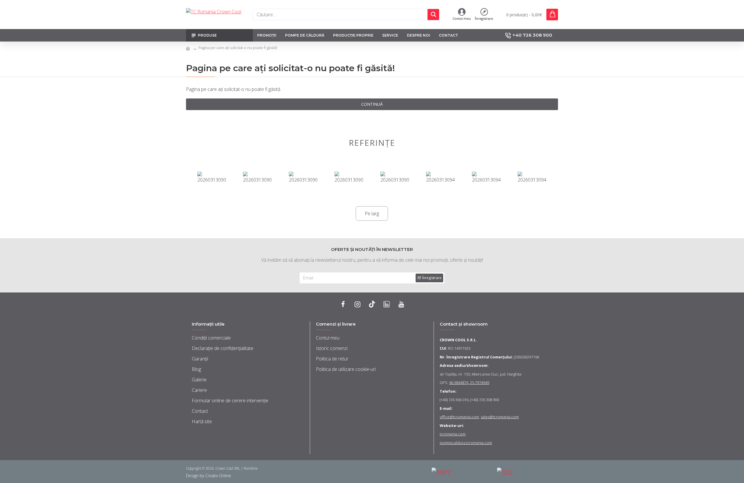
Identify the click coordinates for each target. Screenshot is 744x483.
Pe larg (372, 213)
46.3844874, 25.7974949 (469, 382)
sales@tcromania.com (500, 416)
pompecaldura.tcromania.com (466, 442)
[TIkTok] (372, 304)
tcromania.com (453, 434)
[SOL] (527, 472)
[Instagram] (357, 304)
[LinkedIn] (386, 304)
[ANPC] (462, 472)
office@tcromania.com (459, 416)
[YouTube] (401, 304)
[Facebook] (343, 304)
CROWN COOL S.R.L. (458, 339)
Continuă (372, 104)
